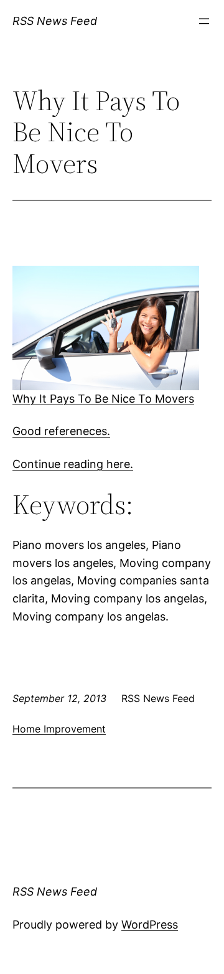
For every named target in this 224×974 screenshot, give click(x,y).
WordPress (149, 924)
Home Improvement (59, 729)
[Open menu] (204, 21)
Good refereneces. (61, 431)
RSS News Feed (54, 20)
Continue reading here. (72, 464)
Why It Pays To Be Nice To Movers (103, 398)
